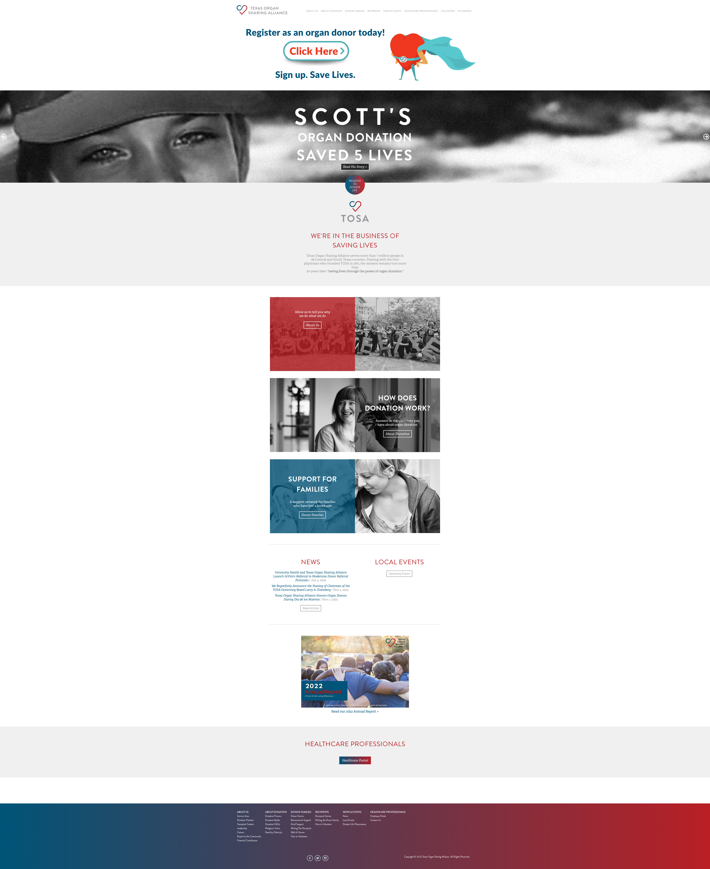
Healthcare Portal (355, 760)
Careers (240, 832)
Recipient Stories (323, 816)
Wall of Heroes (298, 832)
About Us (312, 325)
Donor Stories (297, 816)
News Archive (310, 608)
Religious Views (272, 828)
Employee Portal (378, 816)
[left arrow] (4, 137)
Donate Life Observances (354, 824)
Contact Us (375, 820)
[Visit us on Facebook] (311, 858)
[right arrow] (706, 137)
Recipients (322, 812)
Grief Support (297, 824)
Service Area (243, 816)
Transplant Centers (245, 824)
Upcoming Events (399, 573)
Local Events (348, 820)
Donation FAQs (272, 824)
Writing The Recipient (301, 828)
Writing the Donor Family (327, 820)
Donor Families (312, 515)
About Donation (398, 434)
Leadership (242, 828)
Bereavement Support (301, 820)
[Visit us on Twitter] (318, 858)
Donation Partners (245, 820)
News (345, 816)
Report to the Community (249, 836)
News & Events (352, 812)
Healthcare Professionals (387, 812)
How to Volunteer (299, 836)
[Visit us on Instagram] (326, 858)
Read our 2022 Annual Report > (355, 711)
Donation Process (273, 816)
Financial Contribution (247, 840)
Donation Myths (272, 820)
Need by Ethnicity (273, 832)
